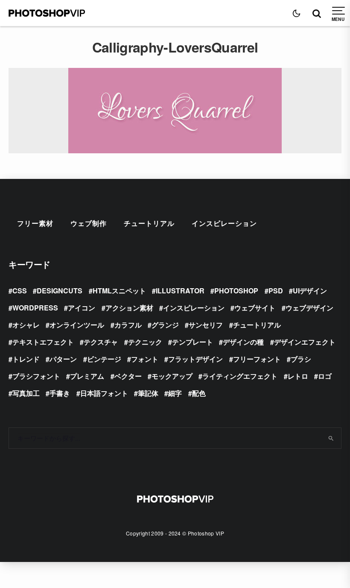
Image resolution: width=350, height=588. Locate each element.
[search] (331, 438)
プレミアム (87, 376)
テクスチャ (101, 342)
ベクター (128, 376)
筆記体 (148, 393)
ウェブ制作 (88, 223)
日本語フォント (104, 393)
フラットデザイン (195, 359)
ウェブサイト (254, 308)
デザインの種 (243, 342)
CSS (19, 290)
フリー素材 (35, 223)
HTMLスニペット (119, 290)
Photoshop (236, 290)
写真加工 (26, 393)
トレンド (26, 359)
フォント (144, 359)
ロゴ (325, 376)
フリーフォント (257, 359)
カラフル (128, 325)
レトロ (298, 376)
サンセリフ (206, 325)
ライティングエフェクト (239, 376)
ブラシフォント (36, 376)
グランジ (165, 325)
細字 (175, 393)
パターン (63, 359)
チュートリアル (149, 223)
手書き (60, 393)
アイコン (81, 308)
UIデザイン (310, 290)
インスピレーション (224, 223)
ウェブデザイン (309, 308)
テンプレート (192, 342)
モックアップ (172, 376)
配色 (199, 393)
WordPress (35, 308)
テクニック (145, 342)
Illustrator (180, 290)
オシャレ (26, 325)
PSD (275, 290)
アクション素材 (129, 308)
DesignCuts (59, 290)
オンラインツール (77, 325)
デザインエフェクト (304, 342)
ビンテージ (104, 359)
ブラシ (301, 359)
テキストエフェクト (43, 342)
